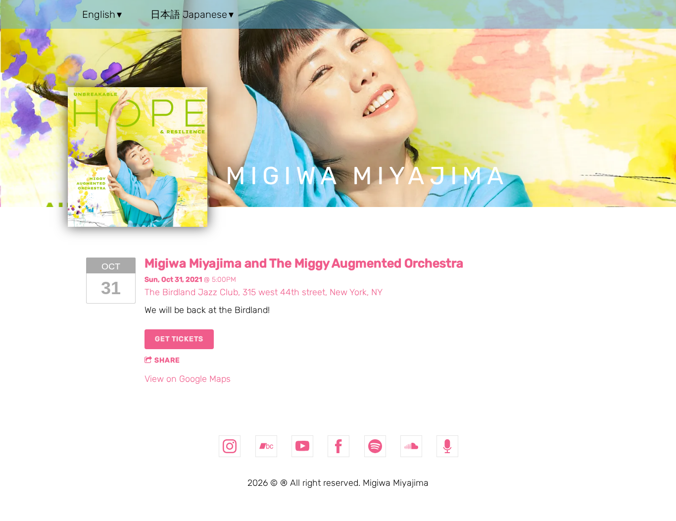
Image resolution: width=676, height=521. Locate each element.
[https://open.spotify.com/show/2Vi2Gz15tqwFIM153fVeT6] (447, 446)
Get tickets (179, 339)
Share (167, 360)
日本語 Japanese (188, 14)
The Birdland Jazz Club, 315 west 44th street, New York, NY (264, 292)
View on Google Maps (188, 378)
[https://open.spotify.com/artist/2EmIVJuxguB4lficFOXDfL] (375, 446)
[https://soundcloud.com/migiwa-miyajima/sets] (411, 446)
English (98, 14)
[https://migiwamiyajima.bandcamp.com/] (266, 446)
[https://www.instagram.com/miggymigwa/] (230, 446)
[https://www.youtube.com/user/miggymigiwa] (302, 446)
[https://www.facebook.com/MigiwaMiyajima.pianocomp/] (338, 446)
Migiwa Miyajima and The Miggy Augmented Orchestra (304, 263)
